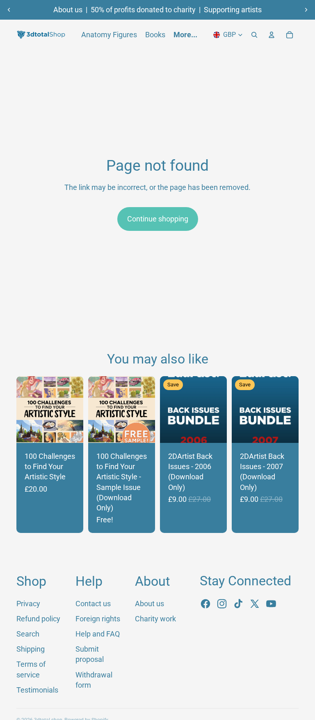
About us (67, 10)
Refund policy (38, 618)
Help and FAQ (97, 634)
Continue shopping (157, 218)
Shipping (30, 649)
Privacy (28, 603)
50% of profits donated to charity (143, 10)
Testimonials (37, 690)
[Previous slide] (9, 10)
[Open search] (254, 35)
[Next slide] (306, 10)
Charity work (155, 618)
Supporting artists (233, 10)
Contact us (93, 603)
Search (27, 634)
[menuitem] (185, 35)
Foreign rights (97, 618)
